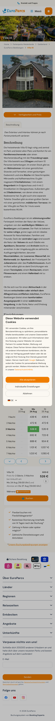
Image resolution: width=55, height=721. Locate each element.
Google (32, 360)
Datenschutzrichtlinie (24, 369)
